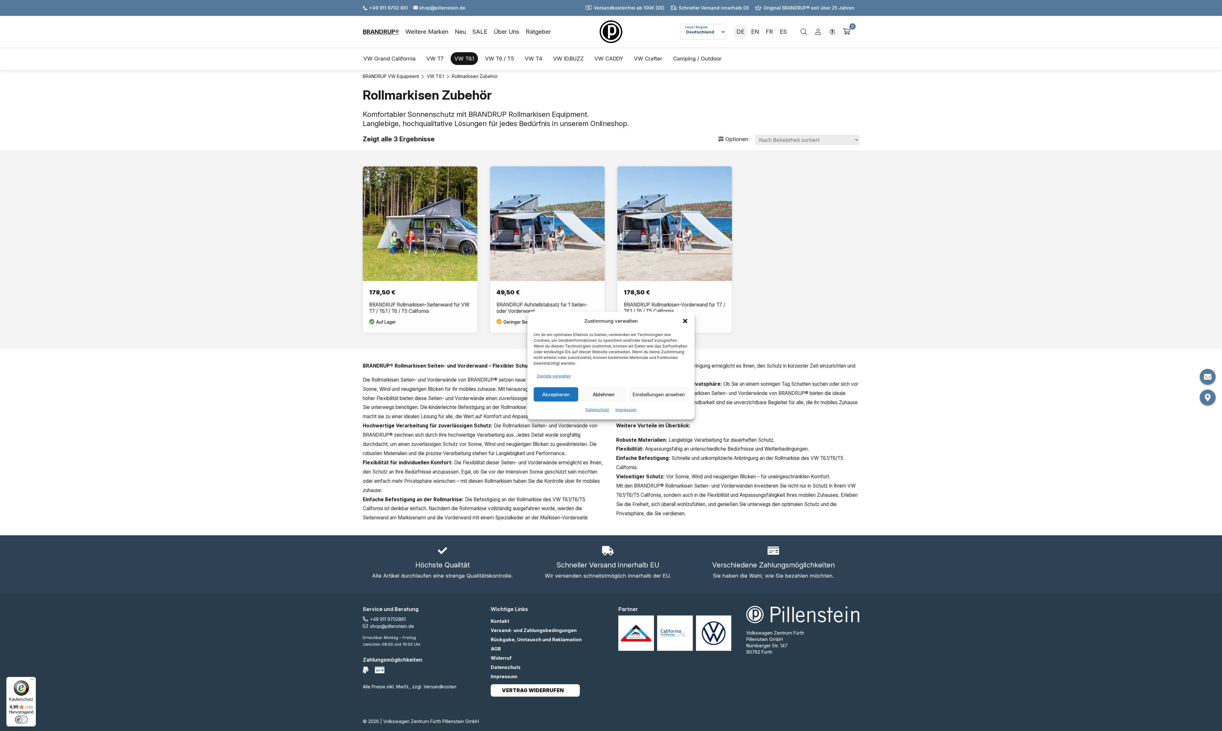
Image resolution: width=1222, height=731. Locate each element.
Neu (460, 31)
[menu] (456, 32)
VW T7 (435, 58)
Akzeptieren (556, 394)
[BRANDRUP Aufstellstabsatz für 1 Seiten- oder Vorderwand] (547, 249)
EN (755, 31)
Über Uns (506, 31)
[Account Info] (818, 32)
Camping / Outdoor (697, 58)
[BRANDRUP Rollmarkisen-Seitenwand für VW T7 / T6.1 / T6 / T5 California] (420, 249)
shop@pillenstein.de (392, 626)
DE (740, 31)
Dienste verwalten (554, 376)
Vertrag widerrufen (533, 690)
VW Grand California (389, 58)
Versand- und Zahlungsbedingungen (534, 630)
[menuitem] (384, 32)
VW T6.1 (464, 58)
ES (783, 31)
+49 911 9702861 (388, 619)
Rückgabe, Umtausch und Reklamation (536, 639)
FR (769, 31)
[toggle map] (1208, 397)
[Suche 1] (803, 32)
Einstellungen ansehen (659, 394)
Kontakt (500, 621)
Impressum (625, 409)
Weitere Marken (426, 31)
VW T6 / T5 (499, 58)
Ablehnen (604, 394)
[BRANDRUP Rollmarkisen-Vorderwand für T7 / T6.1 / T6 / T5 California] (674, 249)
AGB (496, 648)
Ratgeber (538, 31)
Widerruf (501, 658)
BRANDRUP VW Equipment (391, 76)
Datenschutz (597, 409)
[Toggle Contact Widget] (1208, 377)
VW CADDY (608, 58)
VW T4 (533, 58)
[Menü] (32, 681)
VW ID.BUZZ (568, 58)
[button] (685, 321)
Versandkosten (440, 686)
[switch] (21, 719)
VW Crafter (648, 58)
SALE (479, 31)
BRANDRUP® (381, 31)
